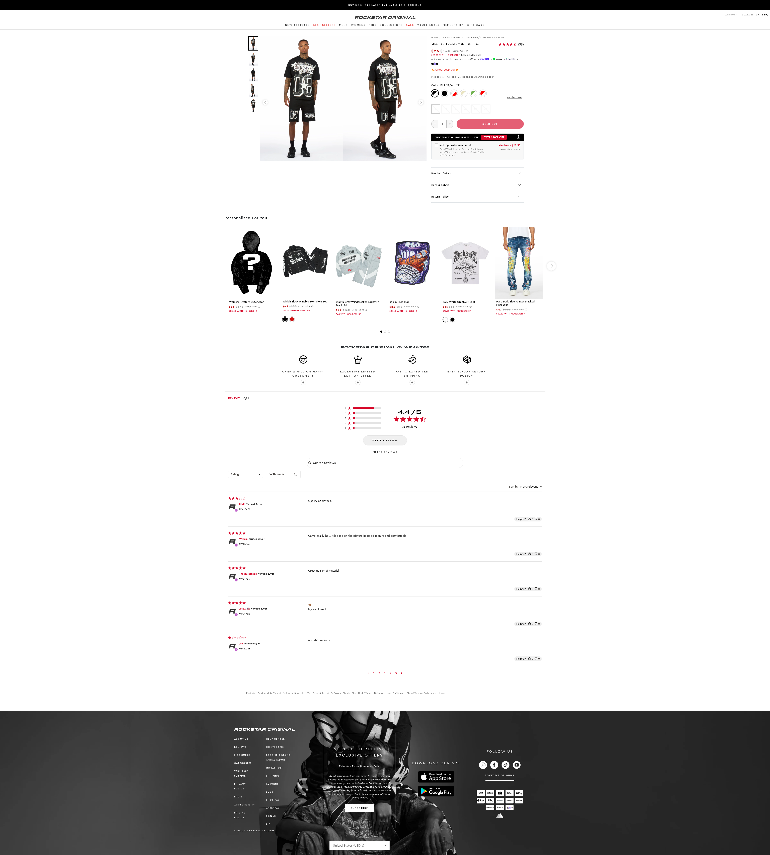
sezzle (271, 816)
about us (241, 739)
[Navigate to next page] (401, 673)
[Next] (421, 102)
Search (747, 15)
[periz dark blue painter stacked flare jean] (519, 262)
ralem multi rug (399, 302)
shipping (272, 776)
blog (270, 792)
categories (243, 763)
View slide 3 (389, 332)
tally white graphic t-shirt (459, 302)
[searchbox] (387, 463)
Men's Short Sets (452, 38)
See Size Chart (514, 97)
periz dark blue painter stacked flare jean (515, 303)
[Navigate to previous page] (368, 673)
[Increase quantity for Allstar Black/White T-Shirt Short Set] (449, 124)
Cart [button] (762, 15)
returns (272, 784)
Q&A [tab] (246, 398)
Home (434, 38)
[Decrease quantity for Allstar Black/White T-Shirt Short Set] (434, 124)
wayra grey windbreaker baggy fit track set (357, 303)
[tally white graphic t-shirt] (465, 263)
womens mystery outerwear (246, 302)
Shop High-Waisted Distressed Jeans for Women (378, 693)
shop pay (273, 800)
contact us (275, 747)
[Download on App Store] (436, 777)
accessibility (244, 805)
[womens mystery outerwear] (251, 263)
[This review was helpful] (529, 519)
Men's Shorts (286, 693)
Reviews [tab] (234, 398)
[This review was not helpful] (536, 519)
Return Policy (440, 196)
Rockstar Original (500, 775)
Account (732, 15)
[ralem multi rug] (412, 263)
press (238, 797)
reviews (240, 747)
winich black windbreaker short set (305, 301)
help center (275, 739)
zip (268, 824)
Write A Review (385, 440)
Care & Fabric (440, 185)
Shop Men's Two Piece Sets (309, 693)
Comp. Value (459, 51)
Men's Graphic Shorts (338, 693)
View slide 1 (381, 332)
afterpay (273, 808)
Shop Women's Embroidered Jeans (426, 693)
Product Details (441, 173)
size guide (242, 755)
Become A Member (471, 55)
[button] (297, 25)
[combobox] (245, 474)
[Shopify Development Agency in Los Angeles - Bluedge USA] (500, 815)
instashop (274, 768)
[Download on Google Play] (436, 791)
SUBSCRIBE (359, 808)
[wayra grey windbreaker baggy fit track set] (358, 263)
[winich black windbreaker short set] (305, 262)
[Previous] (265, 102)
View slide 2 (385, 332)
